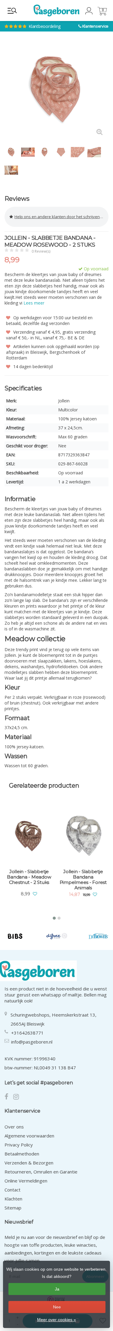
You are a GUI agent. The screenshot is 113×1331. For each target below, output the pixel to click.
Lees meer (34, 303)
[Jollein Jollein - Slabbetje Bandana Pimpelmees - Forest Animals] (83, 836)
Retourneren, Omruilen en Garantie (41, 1172)
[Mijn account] (89, 13)
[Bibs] (15, 936)
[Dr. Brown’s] (98, 936)
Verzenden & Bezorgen (29, 1163)
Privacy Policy (19, 1145)
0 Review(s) (41, 251)
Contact (12, 1190)
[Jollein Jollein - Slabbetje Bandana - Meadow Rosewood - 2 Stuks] (56, 89)
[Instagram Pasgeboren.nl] (18, 1097)
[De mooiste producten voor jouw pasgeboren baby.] (56, 11)
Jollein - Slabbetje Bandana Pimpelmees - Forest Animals (83, 880)
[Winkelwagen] (102, 14)
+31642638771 (27, 1033)
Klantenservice (95, 26)
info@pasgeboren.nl (31, 1042)
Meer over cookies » (56, 1319)
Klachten (13, 1199)
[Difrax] (56, 936)
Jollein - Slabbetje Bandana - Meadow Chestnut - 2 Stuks (29, 877)
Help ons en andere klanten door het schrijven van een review (61, 216)
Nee (57, 1307)
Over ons (14, 1127)
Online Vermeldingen (26, 1181)
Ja (57, 1289)
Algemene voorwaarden (29, 1136)
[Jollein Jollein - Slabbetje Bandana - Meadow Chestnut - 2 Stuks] (29, 836)
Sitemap (13, 1208)
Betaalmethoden (22, 1154)
